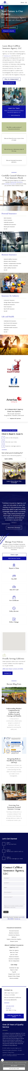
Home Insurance (8, 220)
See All (5, 229)
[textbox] (14, 459)
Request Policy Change (14, 976)
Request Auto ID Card (14, 974)
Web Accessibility (14, 978)
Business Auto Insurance (10, 261)
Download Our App (14, 967)
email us (17, 919)
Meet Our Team (14, 952)
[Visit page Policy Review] (14, 609)
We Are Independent (14, 961)
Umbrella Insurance (9, 222)
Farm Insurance (8, 306)
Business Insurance (9, 255)
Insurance (7, 739)
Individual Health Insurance (10, 327)
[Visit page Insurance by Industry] (14, 283)
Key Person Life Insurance (10, 323)
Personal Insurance (9, 213)
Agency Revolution (12, 1050)
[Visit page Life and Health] (14, 345)
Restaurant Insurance (9, 304)
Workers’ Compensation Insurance (12, 263)
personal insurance (17, 182)
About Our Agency (14, 950)
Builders (6, 689)
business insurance (10, 184)
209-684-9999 (10, 1006)
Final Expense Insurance (10, 325)
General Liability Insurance (10, 259)
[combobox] (14, 459)
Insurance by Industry (10, 296)
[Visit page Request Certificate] (14, 598)
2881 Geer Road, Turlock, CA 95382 (13, 668)
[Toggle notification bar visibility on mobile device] (2, 1060)
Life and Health (8, 316)
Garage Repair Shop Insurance (11, 302)
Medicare (6, 329)
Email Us (8, 1008)
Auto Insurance (7, 218)
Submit (6, 912)
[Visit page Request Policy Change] (14, 620)
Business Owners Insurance (11, 265)
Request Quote (14, 941)
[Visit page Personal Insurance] (14, 201)
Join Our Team (14, 954)
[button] (2, 7)
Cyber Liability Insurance (10, 267)
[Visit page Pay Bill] (14, 577)
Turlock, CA (7, 56)
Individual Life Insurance (10, 224)
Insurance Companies (14, 958)
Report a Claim (14, 970)
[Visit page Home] (5, 2)
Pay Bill (14, 972)
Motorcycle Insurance (9, 226)
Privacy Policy (11, 1052)
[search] (18, 2)
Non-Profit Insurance (9, 309)
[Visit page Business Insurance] (14, 242)
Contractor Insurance (9, 300)
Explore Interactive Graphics (14, 939)
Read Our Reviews (14, 956)
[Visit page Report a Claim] (14, 566)
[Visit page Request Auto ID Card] (14, 588)
